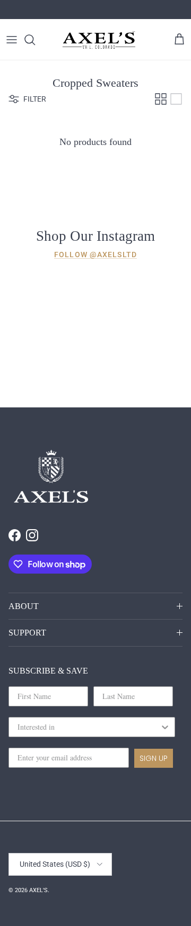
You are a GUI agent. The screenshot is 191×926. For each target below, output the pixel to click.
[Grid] (160, 99)
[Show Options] (165, 727)
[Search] (35, 39)
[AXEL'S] (99, 39)
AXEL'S (38, 890)
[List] (176, 99)
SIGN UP (154, 758)
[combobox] (89, 727)
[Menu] (11, 39)
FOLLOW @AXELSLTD (95, 254)
